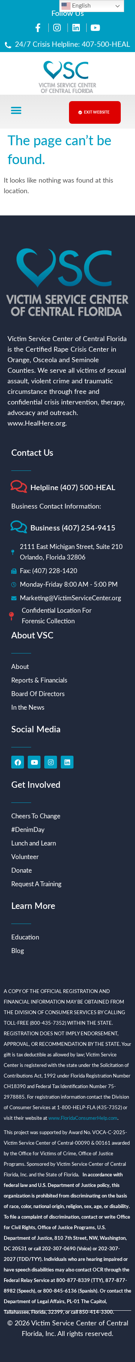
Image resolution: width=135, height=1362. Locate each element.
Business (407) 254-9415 (73, 528)
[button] (16, 110)
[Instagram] (50, 762)
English (80, 6)
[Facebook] (17, 762)
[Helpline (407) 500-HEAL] (18, 486)
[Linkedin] (67, 762)
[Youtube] (34, 762)
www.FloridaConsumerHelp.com (82, 1118)
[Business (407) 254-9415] (18, 527)
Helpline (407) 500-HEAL (72, 488)
